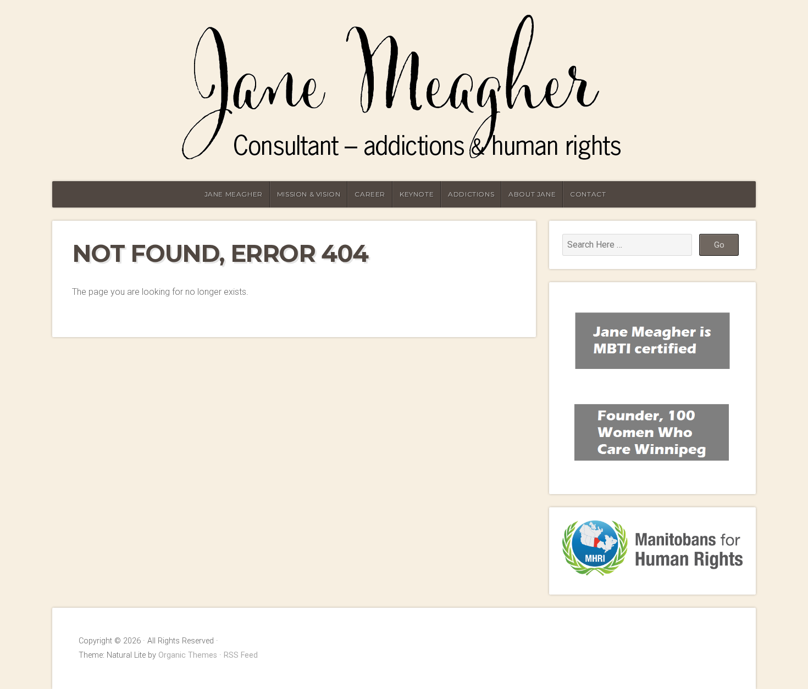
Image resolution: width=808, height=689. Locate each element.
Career (370, 194)
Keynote (417, 194)
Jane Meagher (233, 194)
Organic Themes (187, 655)
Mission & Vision (309, 194)
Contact (588, 194)
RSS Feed (241, 655)
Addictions (471, 194)
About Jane (532, 194)
